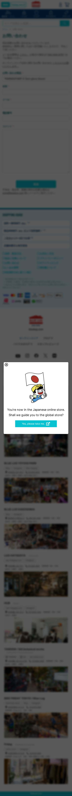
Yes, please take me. (33, 423)
